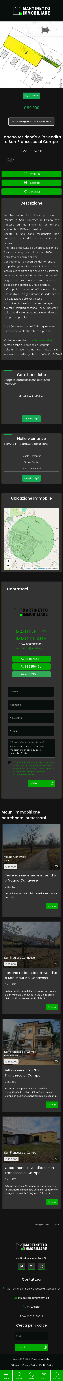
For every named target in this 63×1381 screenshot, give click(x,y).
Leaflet (27, 568)
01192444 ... (33, 659)
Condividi (34, 191)
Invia (33, 783)
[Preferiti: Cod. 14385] (56, 1158)
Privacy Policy (29, 1365)
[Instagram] (31, 1266)
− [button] (8, 565)
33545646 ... (33, 666)
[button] (31, 418)
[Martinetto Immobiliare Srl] (31, 10)
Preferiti (41, 174)
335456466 (33, 1307)
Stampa (41, 182)
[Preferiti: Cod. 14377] (56, 1061)
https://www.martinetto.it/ (42, 340)
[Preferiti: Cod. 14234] (56, 866)
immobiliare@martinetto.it (30, 648)
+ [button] (8, 561)
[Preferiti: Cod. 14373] (56, 963)
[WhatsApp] (41, 1266)
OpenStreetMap (43, 568)
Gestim (46, 1359)
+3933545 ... (33, 674)
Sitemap (15, 1365)
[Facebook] (22, 1266)
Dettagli (52, 906)
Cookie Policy (46, 1365)
